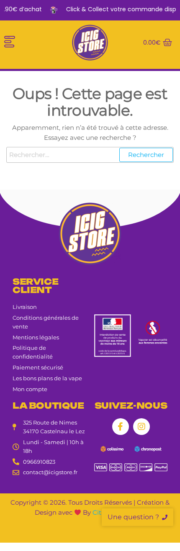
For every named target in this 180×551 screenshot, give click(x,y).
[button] (9, 42)
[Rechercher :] (90, 155)
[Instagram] (141, 426)
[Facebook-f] (120, 426)
